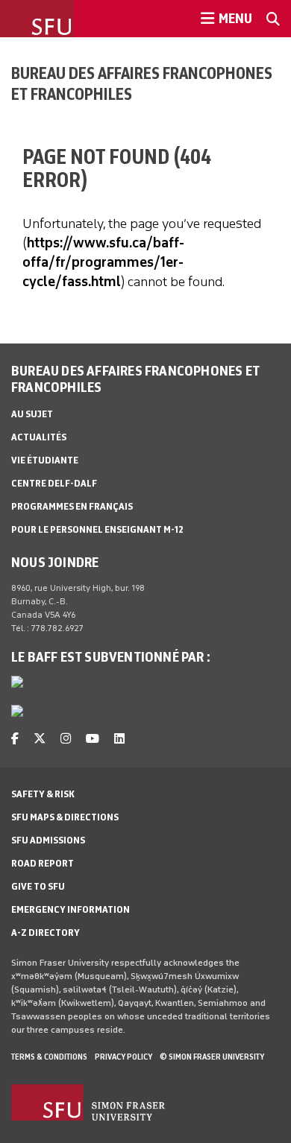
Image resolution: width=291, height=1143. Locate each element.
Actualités (38, 437)
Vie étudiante (44, 460)
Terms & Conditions (49, 1056)
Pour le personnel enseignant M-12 (97, 529)
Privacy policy (123, 1056)
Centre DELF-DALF (54, 483)
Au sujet (32, 414)
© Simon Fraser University (212, 1056)
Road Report (42, 863)
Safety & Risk (43, 794)
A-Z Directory (45, 932)
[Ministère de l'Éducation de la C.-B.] (17, 714)
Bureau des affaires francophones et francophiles (141, 83)
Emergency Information (70, 909)
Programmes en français (72, 506)
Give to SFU (38, 886)
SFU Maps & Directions (65, 817)
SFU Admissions (48, 840)
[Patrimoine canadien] (17, 685)
